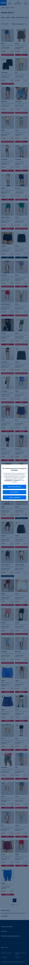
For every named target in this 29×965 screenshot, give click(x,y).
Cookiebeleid (16, 480)
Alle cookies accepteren (14, 486)
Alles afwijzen (14, 492)
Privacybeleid (8, 480)
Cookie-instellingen (14, 497)
